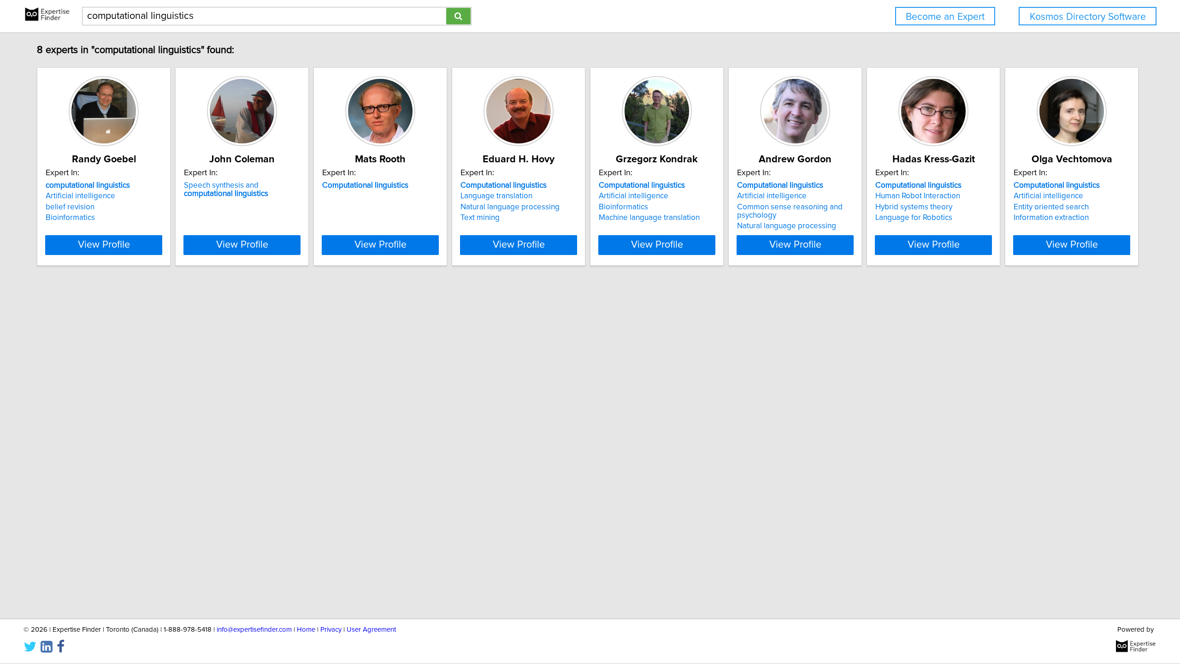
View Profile (104, 245)
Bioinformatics (70, 217)
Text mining (480, 217)
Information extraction (1051, 217)
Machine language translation (649, 217)
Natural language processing (510, 207)
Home (306, 629)
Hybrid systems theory (913, 207)
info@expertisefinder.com (254, 629)
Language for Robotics (913, 217)
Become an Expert (945, 17)
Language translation (496, 196)
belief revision (70, 207)
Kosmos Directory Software (1088, 17)
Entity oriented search (1051, 207)
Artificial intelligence (80, 196)
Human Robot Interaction (917, 196)
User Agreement (371, 629)
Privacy (331, 629)
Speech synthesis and (226, 189)
